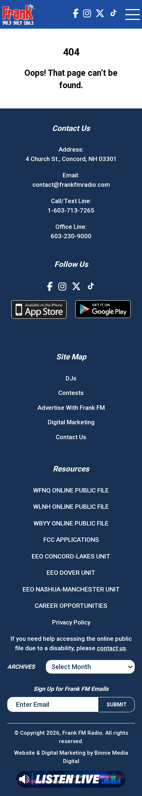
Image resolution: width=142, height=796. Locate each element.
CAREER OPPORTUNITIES (71, 605)
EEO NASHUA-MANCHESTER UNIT (71, 589)
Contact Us (71, 437)
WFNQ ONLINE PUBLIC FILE (71, 490)
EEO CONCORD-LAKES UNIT (71, 556)
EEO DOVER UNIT (71, 572)
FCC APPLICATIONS (71, 539)
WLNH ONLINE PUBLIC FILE (71, 506)
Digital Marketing (71, 422)
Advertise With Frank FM (71, 407)
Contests (71, 392)
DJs (71, 378)
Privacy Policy (71, 622)
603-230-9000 (71, 236)
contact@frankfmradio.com (71, 184)
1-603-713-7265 (71, 210)
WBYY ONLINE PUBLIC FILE (71, 523)
